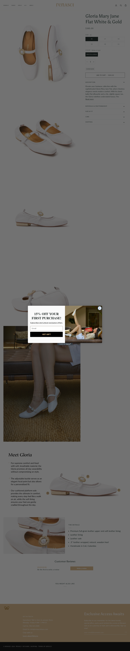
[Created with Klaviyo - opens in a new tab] (65, 344)
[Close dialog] (99, 308)
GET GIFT (46, 334)
